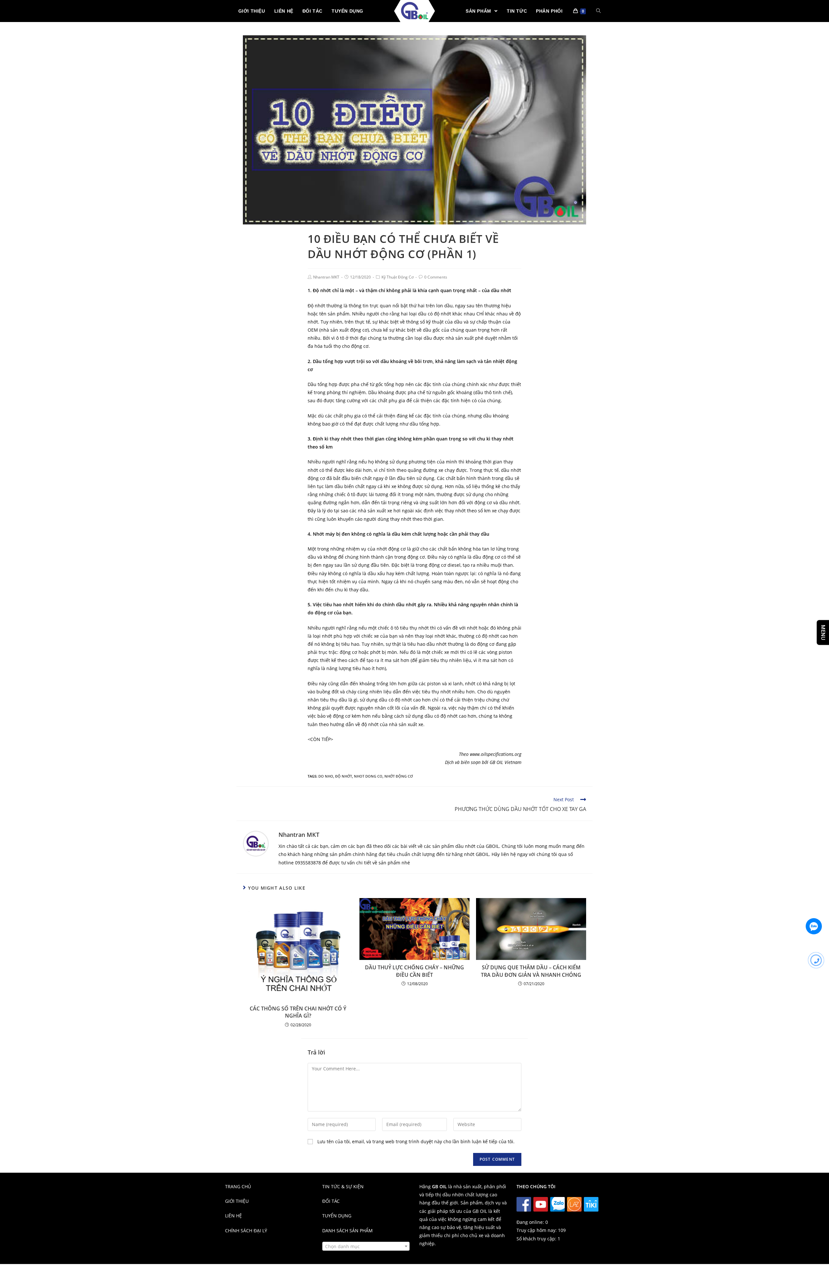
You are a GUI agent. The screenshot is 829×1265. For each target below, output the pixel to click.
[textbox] (366, 1246)
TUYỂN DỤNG (336, 1216)
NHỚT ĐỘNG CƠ (398, 776)
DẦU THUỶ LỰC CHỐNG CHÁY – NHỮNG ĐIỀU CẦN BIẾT (414, 971)
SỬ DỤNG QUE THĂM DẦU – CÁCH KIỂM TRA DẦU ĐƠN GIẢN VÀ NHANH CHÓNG (531, 971)
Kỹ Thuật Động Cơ (397, 277)
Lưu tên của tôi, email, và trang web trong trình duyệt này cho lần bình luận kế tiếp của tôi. (416, 1141)
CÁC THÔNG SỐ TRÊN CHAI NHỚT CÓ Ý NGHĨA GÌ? (298, 1012)
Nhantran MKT (326, 277)
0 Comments (435, 277)
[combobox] (366, 1246)
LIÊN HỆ (233, 1216)
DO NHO (325, 776)
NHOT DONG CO (368, 776)
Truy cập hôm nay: (537, 1230)
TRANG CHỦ (238, 1186)
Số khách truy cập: (537, 1239)
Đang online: (531, 1222)
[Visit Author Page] (256, 843)
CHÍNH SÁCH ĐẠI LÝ (246, 1230)
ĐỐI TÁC (331, 1201)
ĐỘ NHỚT (343, 776)
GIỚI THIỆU (237, 1201)
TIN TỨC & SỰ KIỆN (343, 1186)
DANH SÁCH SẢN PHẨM (347, 1230)
